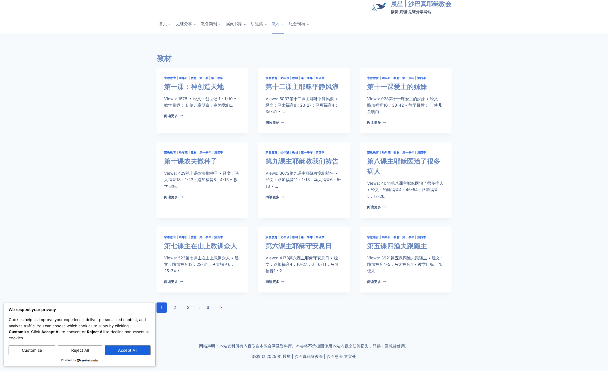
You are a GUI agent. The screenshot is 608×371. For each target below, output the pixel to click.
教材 (194, 78)
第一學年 (217, 78)
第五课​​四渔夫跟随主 (397, 246)
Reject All (80, 350)
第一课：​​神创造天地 (194, 87)
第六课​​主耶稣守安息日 (299, 246)
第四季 (320, 78)
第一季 (204, 78)
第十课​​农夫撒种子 (190, 161)
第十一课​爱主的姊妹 (397, 87)
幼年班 (183, 78)
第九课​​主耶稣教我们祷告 (302, 161)
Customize (32, 350)
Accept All (127, 350)
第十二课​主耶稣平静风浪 (302, 87)
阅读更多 (173, 116)
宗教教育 (170, 78)
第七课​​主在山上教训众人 (200, 246)
